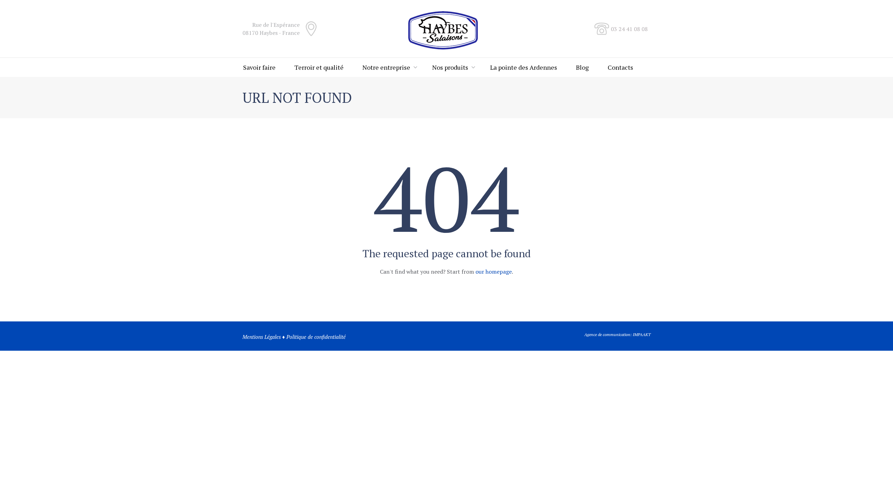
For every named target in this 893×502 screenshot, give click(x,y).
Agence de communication (607, 334)
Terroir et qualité (319, 67)
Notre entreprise (386, 67)
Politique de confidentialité (316, 336)
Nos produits (450, 67)
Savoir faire (259, 67)
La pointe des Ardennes (523, 67)
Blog (582, 67)
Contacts (620, 67)
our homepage (493, 271)
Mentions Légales (261, 336)
